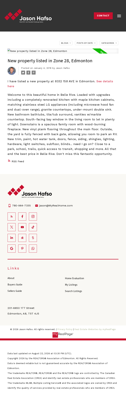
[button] (103, 15)
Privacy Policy (65, 329)
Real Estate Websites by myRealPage (95, 329)
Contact (103, 15)
